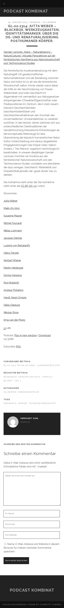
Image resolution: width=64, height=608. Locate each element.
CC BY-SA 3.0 (29, 185)
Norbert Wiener (12, 260)
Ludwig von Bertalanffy (17, 245)
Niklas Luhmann (13, 230)
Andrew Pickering (13, 290)
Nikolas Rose (11, 312)
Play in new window (25, 335)
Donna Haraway (13, 275)
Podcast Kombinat (26, 11)
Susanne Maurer (13, 215)
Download (45, 335)
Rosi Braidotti (11, 282)
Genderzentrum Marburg (20, 16)
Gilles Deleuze (12, 305)
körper (22, 403)
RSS (18, 346)
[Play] (7, 327)
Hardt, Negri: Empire (15, 297)
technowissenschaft (42, 403)
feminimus (10, 403)
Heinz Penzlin (11, 252)
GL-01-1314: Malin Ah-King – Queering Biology (32, 365)
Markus (35, 22)
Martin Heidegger (13, 267)
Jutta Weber (10, 200)
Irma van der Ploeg (14, 319)
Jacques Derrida (13, 238)
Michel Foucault (13, 223)
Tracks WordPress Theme (18, 604)
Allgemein (49, 22)
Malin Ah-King (12, 208)
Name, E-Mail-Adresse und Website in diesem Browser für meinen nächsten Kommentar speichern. (31, 548)
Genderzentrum (28, 392)
